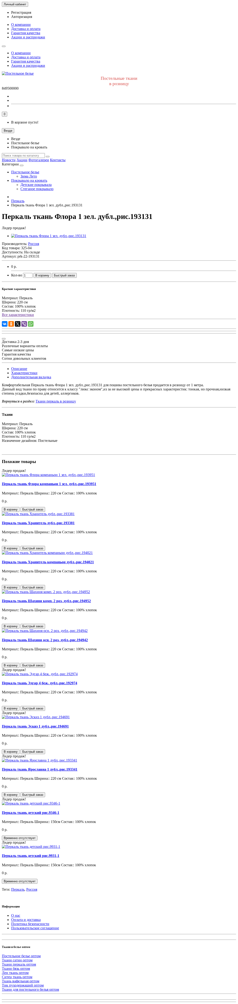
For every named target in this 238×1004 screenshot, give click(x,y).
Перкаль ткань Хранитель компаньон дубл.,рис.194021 (48, 562)
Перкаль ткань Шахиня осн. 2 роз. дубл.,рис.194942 (45, 640)
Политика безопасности (30, 924)
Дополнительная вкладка (31, 377)
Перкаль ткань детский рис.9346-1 (30, 813)
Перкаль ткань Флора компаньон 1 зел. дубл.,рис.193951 (49, 484)
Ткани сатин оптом (17, 960)
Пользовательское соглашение (35, 928)
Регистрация (21, 12)
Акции (22, 160)
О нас (15, 915)
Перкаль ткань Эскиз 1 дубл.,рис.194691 (35, 726)
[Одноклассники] (11, 324)
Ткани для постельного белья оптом (30, 989)
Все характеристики (18, 315)
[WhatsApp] (30, 324)
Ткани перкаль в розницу (56, 401)
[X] (17, 324)
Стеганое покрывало (36, 189)
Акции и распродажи (28, 37)
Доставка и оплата (25, 29)
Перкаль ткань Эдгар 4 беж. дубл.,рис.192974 (39, 683)
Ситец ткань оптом (17, 977)
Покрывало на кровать (29, 180)
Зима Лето (28, 176)
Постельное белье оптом (21, 956)
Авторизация (21, 17)
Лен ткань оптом (15, 973)
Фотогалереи (38, 160)
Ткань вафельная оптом (20, 981)
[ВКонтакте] (4, 324)
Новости (9, 160)
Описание (19, 369)
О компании (21, 25)
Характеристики (24, 373)
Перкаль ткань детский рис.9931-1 (30, 856)
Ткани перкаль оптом (19, 964)
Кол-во (16, 275)
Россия (31, 889)
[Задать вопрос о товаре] (4, 338)
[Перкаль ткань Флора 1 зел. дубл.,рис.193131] (48, 236)
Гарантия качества (25, 33)
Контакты (58, 160)
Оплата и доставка (26, 920)
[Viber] (24, 324)
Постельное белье (25, 172)
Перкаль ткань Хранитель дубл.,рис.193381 (38, 523)
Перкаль (17, 889)
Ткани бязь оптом (16, 968)
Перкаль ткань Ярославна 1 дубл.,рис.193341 (39, 769)
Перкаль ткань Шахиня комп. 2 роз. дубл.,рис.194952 (46, 601)
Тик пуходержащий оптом (23, 985)
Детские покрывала (36, 185)
